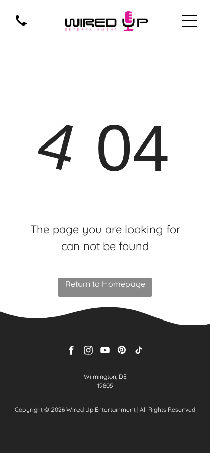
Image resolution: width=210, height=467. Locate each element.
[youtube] (105, 351)
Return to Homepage (105, 284)
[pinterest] (122, 351)
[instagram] (88, 351)
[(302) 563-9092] (21, 26)
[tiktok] (139, 351)
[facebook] (71, 351)
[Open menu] (189, 21)
